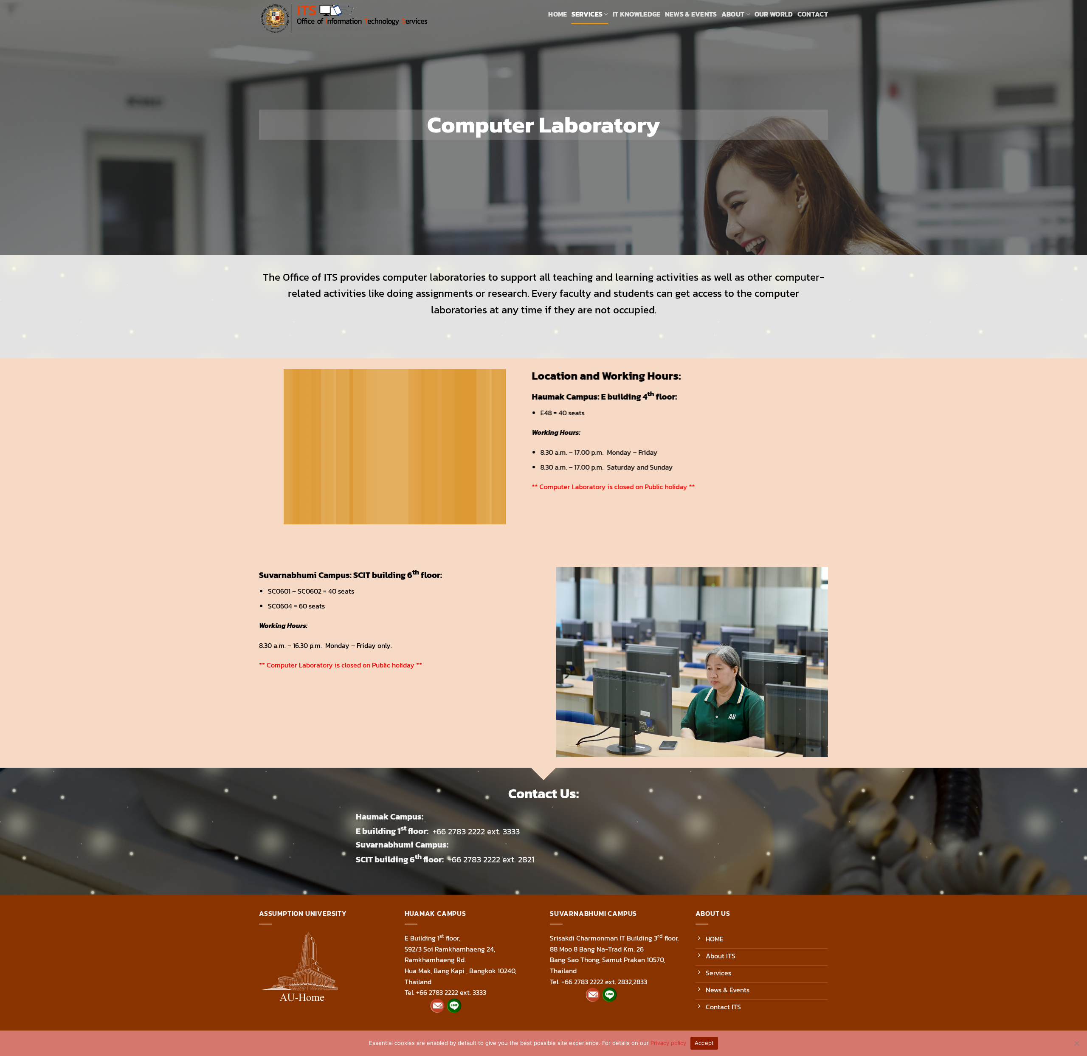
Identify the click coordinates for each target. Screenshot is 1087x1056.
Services (587, 14)
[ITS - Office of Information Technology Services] (344, 19)
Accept (704, 1042)
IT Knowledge (637, 14)
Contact (812, 14)
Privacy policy (668, 1042)
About (733, 14)
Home (557, 14)
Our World (774, 14)
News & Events (691, 14)
